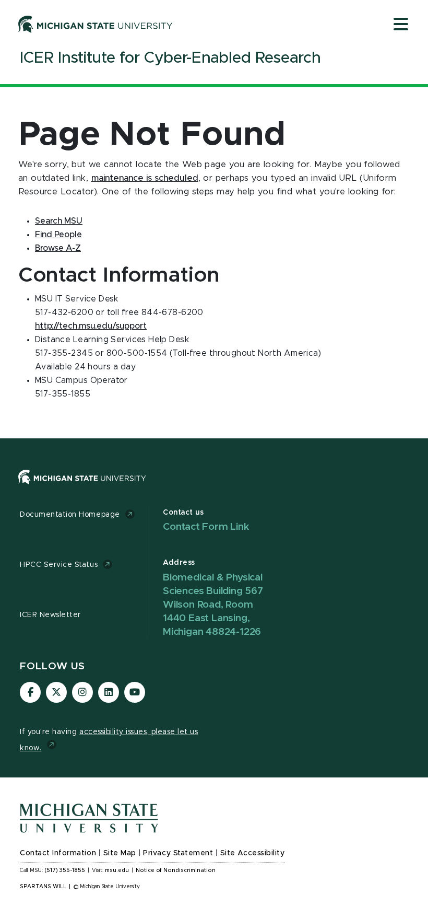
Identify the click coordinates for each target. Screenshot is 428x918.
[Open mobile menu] (401, 25)
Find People (58, 234)
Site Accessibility (252, 853)
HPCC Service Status (59, 564)
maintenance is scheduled (144, 178)
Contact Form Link (206, 527)
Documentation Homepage (70, 514)
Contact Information (58, 853)
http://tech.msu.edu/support (91, 326)
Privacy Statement (178, 853)
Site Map (119, 853)
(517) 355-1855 (65, 870)
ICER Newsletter (50, 615)
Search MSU (58, 221)
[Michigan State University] (95, 24)
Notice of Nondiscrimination (176, 870)
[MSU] (82, 487)
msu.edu (117, 870)
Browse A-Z (58, 248)
